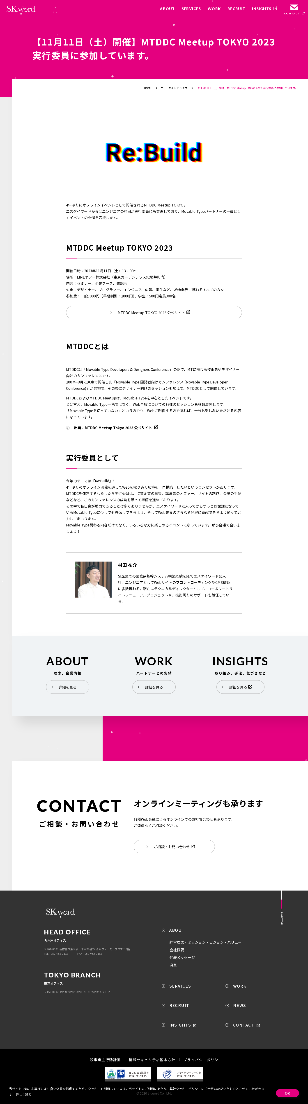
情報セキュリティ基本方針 (152, 1059)
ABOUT (177, 930)
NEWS (239, 1005)
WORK (239, 986)
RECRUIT (179, 1005)
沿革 (173, 965)
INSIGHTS (180, 1025)
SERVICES (180, 986)
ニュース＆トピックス (174, 88)
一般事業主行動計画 (103, 1059)
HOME (148, 88)
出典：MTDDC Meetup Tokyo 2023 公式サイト (113, 427)
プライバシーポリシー (202, 1059)
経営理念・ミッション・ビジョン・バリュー (206, 942)
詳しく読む (24, 1094)
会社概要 (177, 949)
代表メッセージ (182, 957)
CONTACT (243, 1025)
